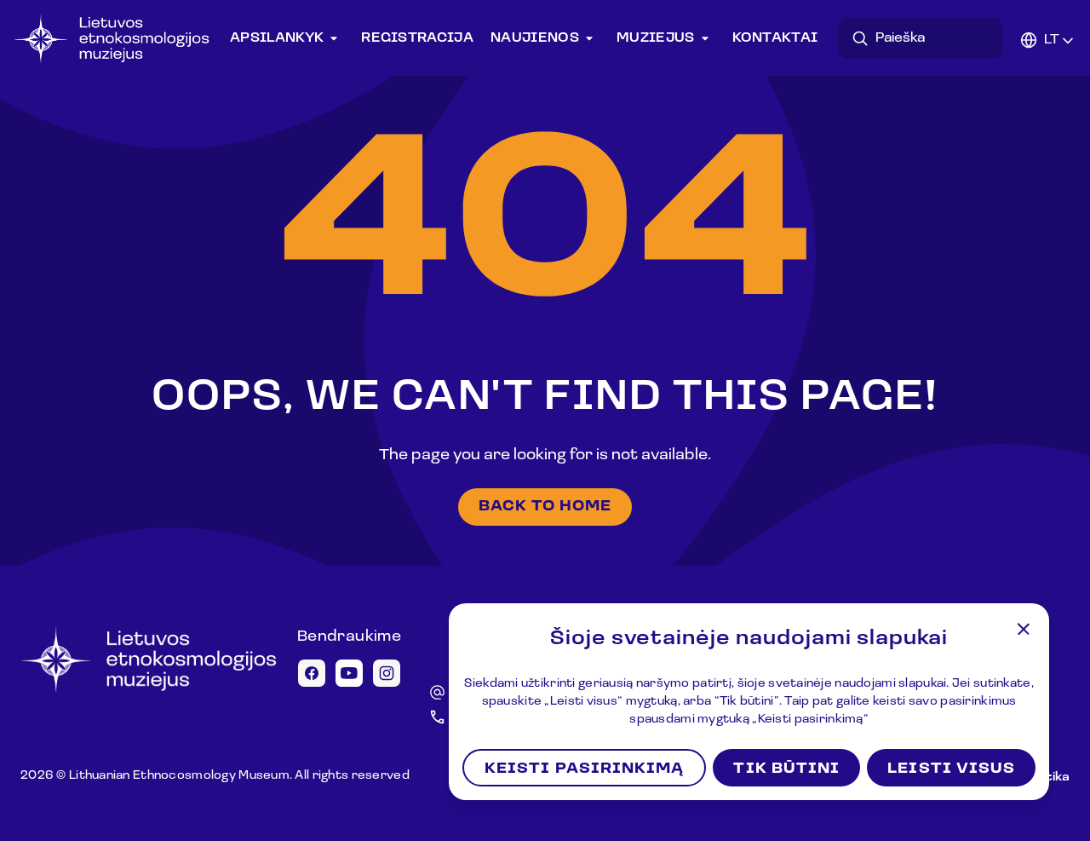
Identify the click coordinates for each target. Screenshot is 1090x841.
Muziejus (656, 38)
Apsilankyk (277, 38)
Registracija (417, 38)
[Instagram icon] (386, 673)
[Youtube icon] (349, 673)
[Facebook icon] (311, 673)
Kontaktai (775, 38)
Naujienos (534, 38)
